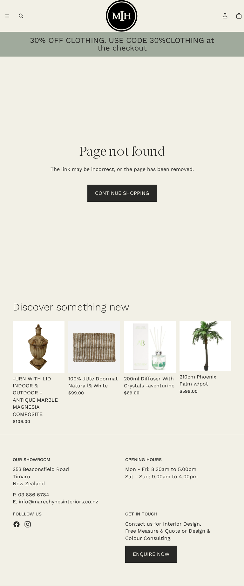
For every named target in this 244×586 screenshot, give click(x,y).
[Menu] (7, 16)
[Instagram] (27, 524)
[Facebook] (16, 524)
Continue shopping (122, 193)
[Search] (21, 16)
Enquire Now (151, 554)
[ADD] (54, 363)
